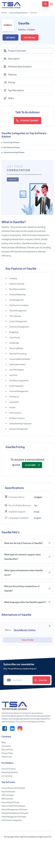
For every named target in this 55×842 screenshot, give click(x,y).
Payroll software (8, 791)
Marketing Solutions (10, 772)
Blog (4, 742)
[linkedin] (12, 728)
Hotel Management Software (14, 816)
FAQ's (11, 98)
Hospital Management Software (15, 813)
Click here (30, 465)
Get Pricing (29, 37)
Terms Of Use (7, 749)
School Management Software (14, 809)
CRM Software (8, 795)
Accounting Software (18, 12)
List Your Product (8, 769)
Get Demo (10, 37)
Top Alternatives (16, 90)
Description (14, 58)
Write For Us (7, 756)
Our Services (7, 776)
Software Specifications (20, 66)
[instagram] (20, 728)
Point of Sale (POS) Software (13, 806)
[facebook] (5, 728)
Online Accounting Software (13, 152)
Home (4, 12)
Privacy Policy (7, 753)
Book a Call (12, 179)
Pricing (11, 82)
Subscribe (42, 680)
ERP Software (7, 798)
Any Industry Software (11, 147)
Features (12, 74)
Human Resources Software (13, 788)
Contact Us (6, 746)
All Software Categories (11, 820)
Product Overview (17, 50)
